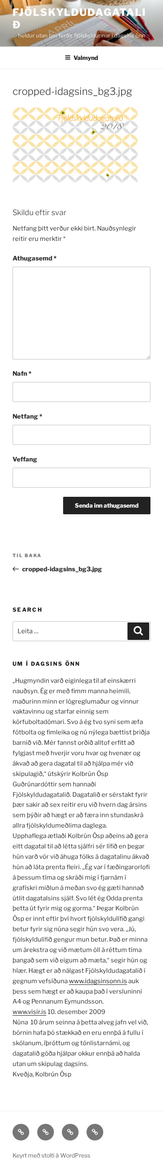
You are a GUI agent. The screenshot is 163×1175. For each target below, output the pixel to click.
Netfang (27, 416)
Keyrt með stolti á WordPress (51, 1155)
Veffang (25, 459)
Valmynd (86, 57)
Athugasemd (34, 258)
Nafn (22, 373)
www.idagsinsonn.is (98, 981)
